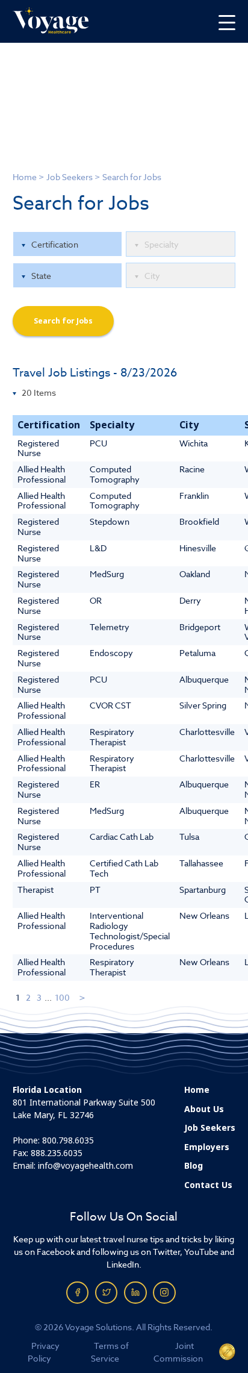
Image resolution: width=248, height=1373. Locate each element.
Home (25, 177)
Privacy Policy (44, 1352)
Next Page (83, 997)
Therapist (35, 889)
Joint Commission (178, 1352)
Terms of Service (109, 1352)
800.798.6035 (68, 1140)
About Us (204, 1109)
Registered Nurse (38, 448)
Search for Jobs (63, 321)
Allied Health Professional (41, 474)
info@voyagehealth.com (85, 1166)
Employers (206, 1147)
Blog (193, 1166)
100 (62, 997)
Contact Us (208, 1185)
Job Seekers (69, 177)
